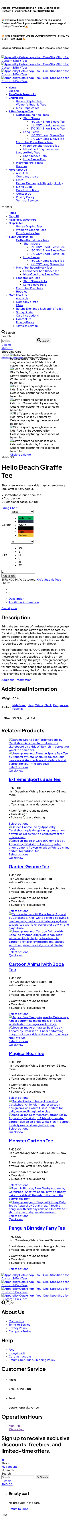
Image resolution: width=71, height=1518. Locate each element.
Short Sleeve (31, 118)
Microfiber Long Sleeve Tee (41, 149)
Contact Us (23, 193)
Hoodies (21, 166)
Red (55, 705)
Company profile (27, 176)
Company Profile (20, 1331)
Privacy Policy (25, 197)
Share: (5, 583)
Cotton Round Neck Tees (32, 114)
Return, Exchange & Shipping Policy (39, 183)
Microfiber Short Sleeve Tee (41, 145)
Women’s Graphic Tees (31, 104)
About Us (22, 173)
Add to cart (9, 575)
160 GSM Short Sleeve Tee (48, 121)
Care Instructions (27, 190)
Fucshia (17, 708)
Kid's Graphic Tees (49, 579)
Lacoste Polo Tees (28, 152)
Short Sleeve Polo (35, 155)
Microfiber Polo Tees (29, 162)
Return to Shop (19, 1508)
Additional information (16, 679)
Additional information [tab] (24, 602)
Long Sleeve (31, 131)
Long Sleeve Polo (34, 159)
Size (4, 554)
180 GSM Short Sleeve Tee (48, 125)
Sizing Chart (9, 507)
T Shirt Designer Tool (21, 111)
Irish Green (19, 705)
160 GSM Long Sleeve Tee (47, 135)
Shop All (14, 90)
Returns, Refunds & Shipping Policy (32, 1359)
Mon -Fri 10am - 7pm (16, 1427)
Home (12, 87)
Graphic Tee (16, 97)
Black (48, 705)
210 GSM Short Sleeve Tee (48, 128)
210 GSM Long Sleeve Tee (47, 138)
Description (9, 608)
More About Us (18, 169)
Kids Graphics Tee (28, 107)
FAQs (19, 179)
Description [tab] (16, 598)
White (39, 705)
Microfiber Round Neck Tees (34, 142)
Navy (31, 705)
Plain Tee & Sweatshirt (22, 94)
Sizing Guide (24, 186)
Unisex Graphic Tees (29, 101)
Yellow (64, 705)
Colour (6, 524)
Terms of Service (27, 200)
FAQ (11, 1349)
